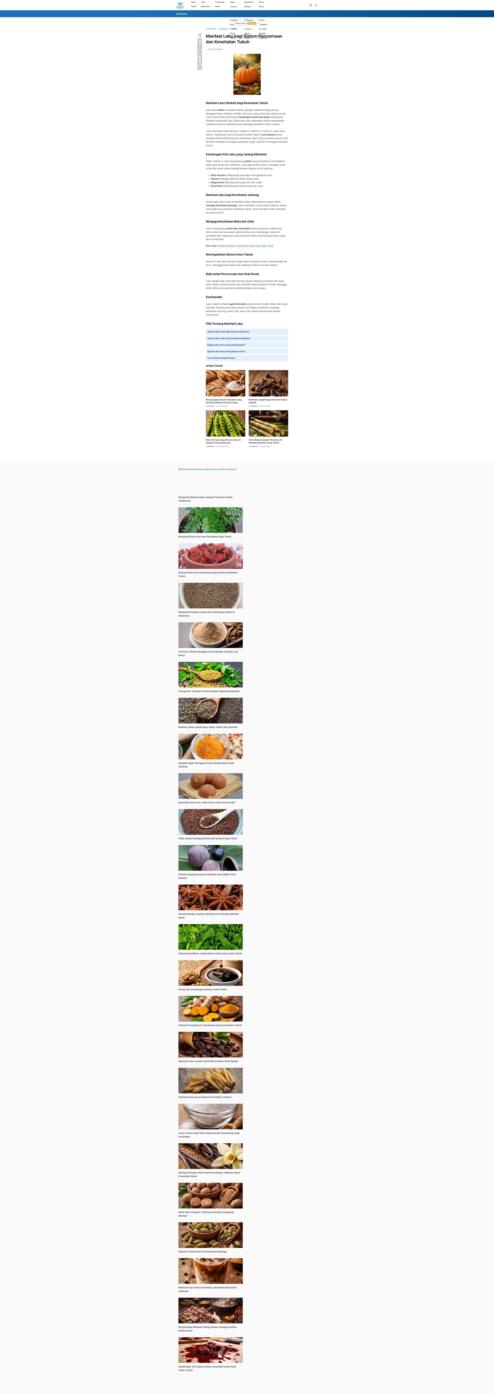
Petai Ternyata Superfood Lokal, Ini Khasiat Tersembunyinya (223, 441)
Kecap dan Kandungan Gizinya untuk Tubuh (202, 989)
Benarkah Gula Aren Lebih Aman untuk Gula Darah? (207, 802)
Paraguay (234, 20)
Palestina (262, 16)
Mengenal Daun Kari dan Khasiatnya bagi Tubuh (204, 536)
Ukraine (247, 38)
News (193, 2)
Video (193, 11)
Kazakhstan (249, 2)
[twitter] (199, 46)
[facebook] (199, 41)
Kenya (261, 2)
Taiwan (247, 33)
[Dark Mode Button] (310, 5)
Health (193, 6)
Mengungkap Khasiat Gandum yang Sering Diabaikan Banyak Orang (223, 401)
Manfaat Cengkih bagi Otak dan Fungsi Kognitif (268, 401)
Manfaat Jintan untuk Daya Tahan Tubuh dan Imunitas (208, 727)
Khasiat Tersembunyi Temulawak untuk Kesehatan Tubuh (210, 1025)
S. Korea (247, 29)
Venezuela (263, 38)
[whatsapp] (199, 51)
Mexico (261, 7)
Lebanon (233, 7)
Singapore (263, 24)
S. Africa (233, 29)
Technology (219, 2)
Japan (232, 2)
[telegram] (199, 57)
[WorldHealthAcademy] (180, 5)
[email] (199, 67)
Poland (261, 20)
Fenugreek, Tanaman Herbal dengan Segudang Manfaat (208, 691)
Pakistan (247, 16)
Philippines (249, 20)
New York (248, 11)
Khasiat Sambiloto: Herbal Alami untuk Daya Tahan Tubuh (245, 245)
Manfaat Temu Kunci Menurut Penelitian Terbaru (204, 1097)
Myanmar (233, 11)
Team (203, 2)
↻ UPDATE (251, 23)
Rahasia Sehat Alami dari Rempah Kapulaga (202, 1251)
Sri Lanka (262, 29)
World (217, 6)
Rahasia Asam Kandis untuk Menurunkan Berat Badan (208, 1061)
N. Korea (233, 16)
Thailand (262, 33)
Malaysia (247, 7)
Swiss (232, 33)
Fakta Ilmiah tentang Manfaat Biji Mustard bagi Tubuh (207, 838)
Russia (233, 24)
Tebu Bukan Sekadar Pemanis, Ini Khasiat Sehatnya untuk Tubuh (265, 441)
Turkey (232, 38)
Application (205, 6)
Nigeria (261, 11)
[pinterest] (199, 62)
